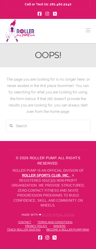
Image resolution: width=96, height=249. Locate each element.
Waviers (59, 226)
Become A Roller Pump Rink (67, 229)
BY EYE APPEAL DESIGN (58, 214)
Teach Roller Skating (23, 229)
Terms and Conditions (54, 222)
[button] (88, 30)
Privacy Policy (36, 226)
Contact (24, 222)
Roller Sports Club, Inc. (46, 175)
